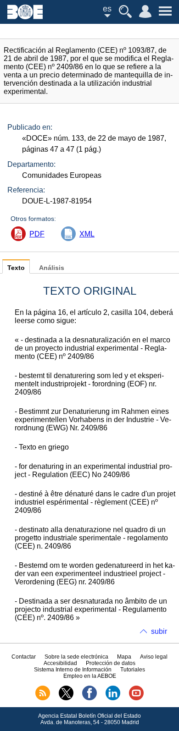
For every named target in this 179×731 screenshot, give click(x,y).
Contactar (23, 657)
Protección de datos (110, 663)
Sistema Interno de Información (73, 669)
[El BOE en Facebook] (89, 698)
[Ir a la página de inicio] (25, 17)
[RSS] (42, 698)
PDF (37, 234)
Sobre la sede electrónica (76, 657)
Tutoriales (132, 669)
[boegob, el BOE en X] (66, 698)
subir (159, 631)
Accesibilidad (60, 663)
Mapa (124, 657)
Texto (16, 267)
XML (87, 234)
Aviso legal (154, 657)
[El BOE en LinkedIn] (113, 698)
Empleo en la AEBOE (89, 676)
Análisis (51, 267)
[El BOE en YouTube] (136, 698)
